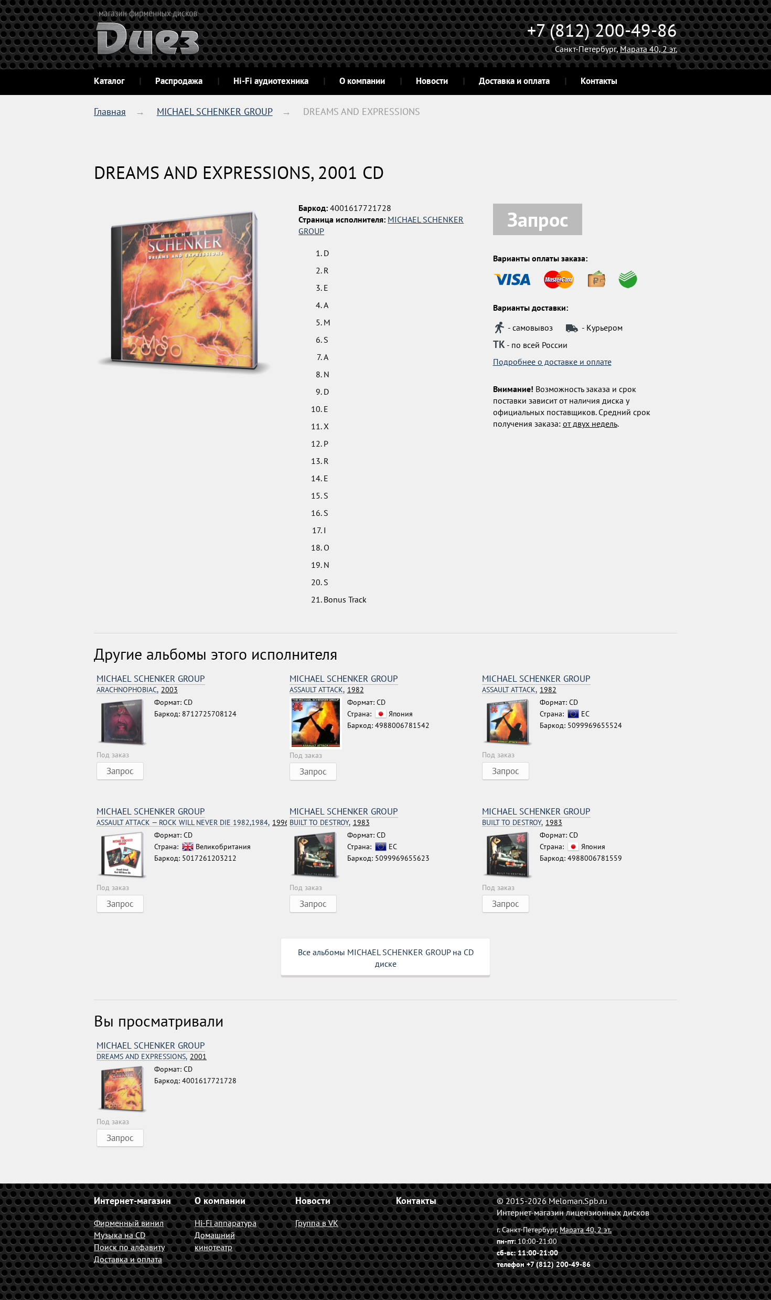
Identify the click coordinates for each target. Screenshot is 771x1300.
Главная (110, 111)
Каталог (109, 81)
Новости (432, 81)
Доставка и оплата (514, 81)
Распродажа (178, 81)
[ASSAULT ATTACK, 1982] (318, 722)
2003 (137, 690)
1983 (330, 823)
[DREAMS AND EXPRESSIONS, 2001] (125, 1089)
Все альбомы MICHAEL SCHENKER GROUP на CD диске (386, 958)
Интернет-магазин (132, 1201)
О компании (362, 81)
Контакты (599, 81)
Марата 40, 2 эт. (648, 49)
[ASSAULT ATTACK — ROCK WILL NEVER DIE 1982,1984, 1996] (125, 855)
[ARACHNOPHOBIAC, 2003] (125, 722)
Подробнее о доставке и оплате (552, 361)
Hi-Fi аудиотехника (270, 81)
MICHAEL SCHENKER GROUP (215, 111)
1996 (192, 823)
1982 (327, 690)
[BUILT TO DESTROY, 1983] (318, 855)
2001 (152, 1057)
